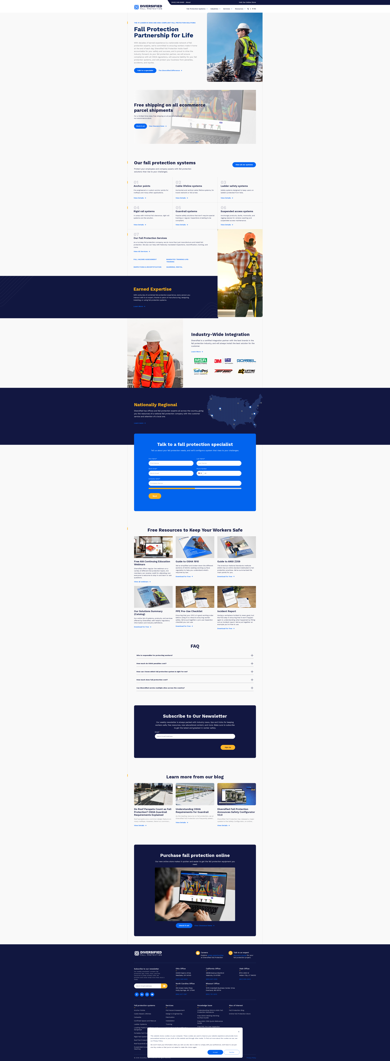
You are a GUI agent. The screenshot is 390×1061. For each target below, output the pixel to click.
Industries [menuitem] (214, 9)
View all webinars (141, 582)
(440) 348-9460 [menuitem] (177, 2)
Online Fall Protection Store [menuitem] (239, 1014)
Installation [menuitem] (170, 1021)
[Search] (248, 9)
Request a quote (240, 955)
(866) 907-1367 (181, 994)
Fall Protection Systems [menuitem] (195, 9)
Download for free (183, 576)
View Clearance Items (203, 926)
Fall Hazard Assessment (145, 259)
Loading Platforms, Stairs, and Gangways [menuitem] (146, 1029)
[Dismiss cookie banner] (238, 1032)
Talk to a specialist (145, 70)
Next (155, 496)
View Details (139, 198)
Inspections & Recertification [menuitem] (177, 1028)
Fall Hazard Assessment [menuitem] (175, 1010)
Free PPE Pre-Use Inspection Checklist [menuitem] (208, 1027)
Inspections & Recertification (147, 267)
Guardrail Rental (174, 267)
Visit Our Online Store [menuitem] (247, 2)
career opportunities (215, 955)
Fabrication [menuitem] (170, 1017)
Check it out (184, 926)
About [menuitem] (188, 2)
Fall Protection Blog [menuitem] (236, 1010)
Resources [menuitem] (239, 9)
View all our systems (244, 165)
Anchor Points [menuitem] (139, 1010)
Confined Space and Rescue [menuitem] (145, 1021)
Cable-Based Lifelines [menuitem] (142, 1014)
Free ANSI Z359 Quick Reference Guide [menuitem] (210, 1022)
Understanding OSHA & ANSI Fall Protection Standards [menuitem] (210, 1011)
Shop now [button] (139, 126)
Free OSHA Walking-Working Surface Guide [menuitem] (208, 1017)
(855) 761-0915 (211, 994)
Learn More (138, 306)
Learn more (138, 423)
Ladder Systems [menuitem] (140, 1024)
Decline (231, 1052)
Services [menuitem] (226, 9)
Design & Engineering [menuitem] (174, 1014)
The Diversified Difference (169, 70)
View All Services (141, 251)
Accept (215, 1052)
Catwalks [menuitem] (137, 1017)
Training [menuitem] (169, 1024)
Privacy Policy (251, 1058)
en (255, 9)
